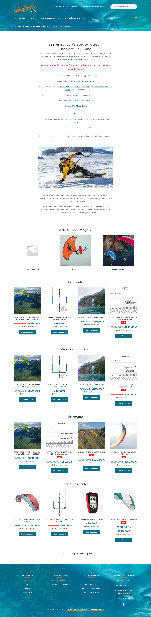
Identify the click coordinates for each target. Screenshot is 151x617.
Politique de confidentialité (77, 610)
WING (61, 18)
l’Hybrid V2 (85, 87)
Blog (67, 26)
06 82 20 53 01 (125, 580)
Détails (91, 580)
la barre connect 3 (101, 87)
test (92, 100)
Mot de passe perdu (91, 592)
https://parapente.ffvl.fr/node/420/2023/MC (75, 59)
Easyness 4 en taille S (78, 128)
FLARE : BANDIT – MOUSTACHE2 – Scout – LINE (38, 26)
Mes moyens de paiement (91, 588)
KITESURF (20, 18)
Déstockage (76, 18)
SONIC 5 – (62, 87)
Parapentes (27, 588)
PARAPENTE (46, 18)
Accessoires (27, 592)
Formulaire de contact (59, 584)
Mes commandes (73, 7)
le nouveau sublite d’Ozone (77, 119)
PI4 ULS (79, 81)
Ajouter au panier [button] (92, 532)
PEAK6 (77, 87)
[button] (110, 166)
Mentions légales (97, 610)
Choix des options (27, 332)
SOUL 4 (69, 87)
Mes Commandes (91, 584)
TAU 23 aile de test (80, 106)
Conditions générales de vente (93, 7)
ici (96, 76)
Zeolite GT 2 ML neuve (72, 100)
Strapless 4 (89, 81)
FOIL (33, 18)
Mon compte (59, 7)
